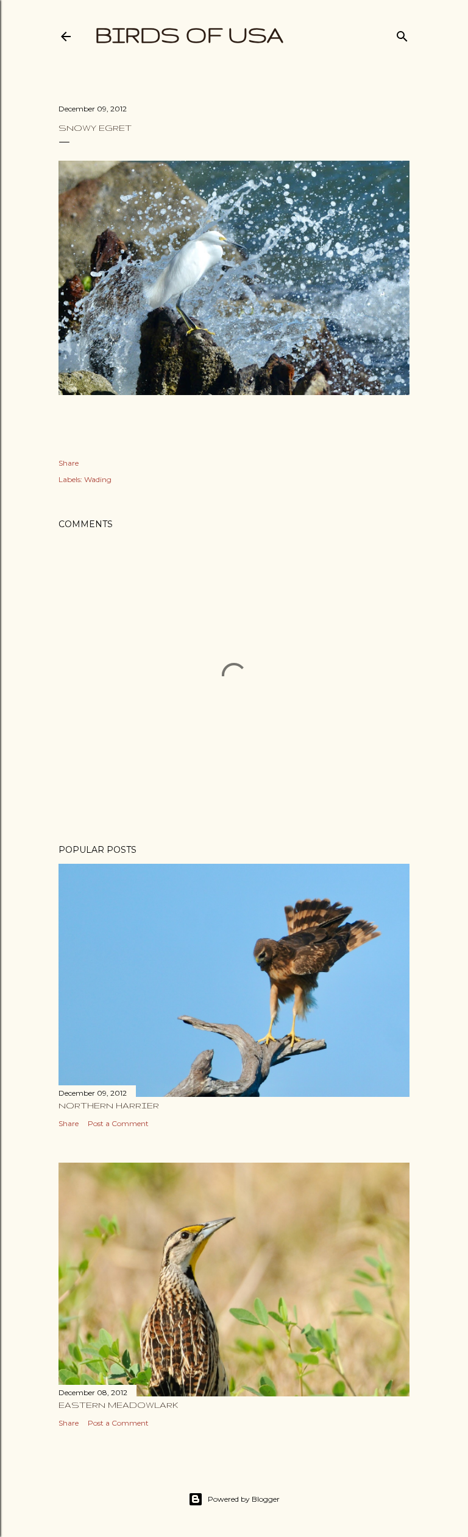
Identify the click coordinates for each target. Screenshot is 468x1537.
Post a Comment (118, 1123)
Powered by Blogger (244, 1499)
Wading (98, 479)
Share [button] (68, 462)
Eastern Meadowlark (118, 1405)
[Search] (402, 34)
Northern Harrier (108, 1105)
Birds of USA (189, 34)
